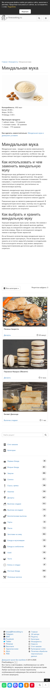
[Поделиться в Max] (15, 685)
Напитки (26, 491)
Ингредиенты (13, 62)
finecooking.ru (15, 17)
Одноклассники (12, 649)
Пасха (26, 528)
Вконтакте (10, 646)
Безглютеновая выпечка (26, 516)
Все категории (12, 288)
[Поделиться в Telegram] (9, 685)
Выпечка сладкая (11, 420)
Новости (34, 644)
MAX (8, 636)
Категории (11, 450)
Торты (26, 522)
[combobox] (22, 435)
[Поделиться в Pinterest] (32, 685)
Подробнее (12, 6)
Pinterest (9, 644)
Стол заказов (12, 444)
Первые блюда (26, 461)
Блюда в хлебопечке (26, 546)
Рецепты (34, 636)
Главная (5, 62)
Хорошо (25, 11)
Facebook (10, 639)
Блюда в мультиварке (26, 540)
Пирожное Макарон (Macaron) (16, 371)
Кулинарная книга (38, 649)
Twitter (8, 641)
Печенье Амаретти (11, 329)
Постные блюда (26, 570)
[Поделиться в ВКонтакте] (21, 685)
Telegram (9, 634)
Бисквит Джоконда (11, 414)
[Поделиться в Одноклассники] (26, 685)
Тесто (26, 558)
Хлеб (26, 552)
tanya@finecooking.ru (14, 631)
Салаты (26, 479)
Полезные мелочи (26, 577)
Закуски (26, 473)
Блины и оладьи (26, 564)
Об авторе (35, 634)
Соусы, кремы (26, 485)
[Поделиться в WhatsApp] (4, 685)
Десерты (7, 335)
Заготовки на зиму (26, 534)
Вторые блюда (26, 467)
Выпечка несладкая (26, 509)
